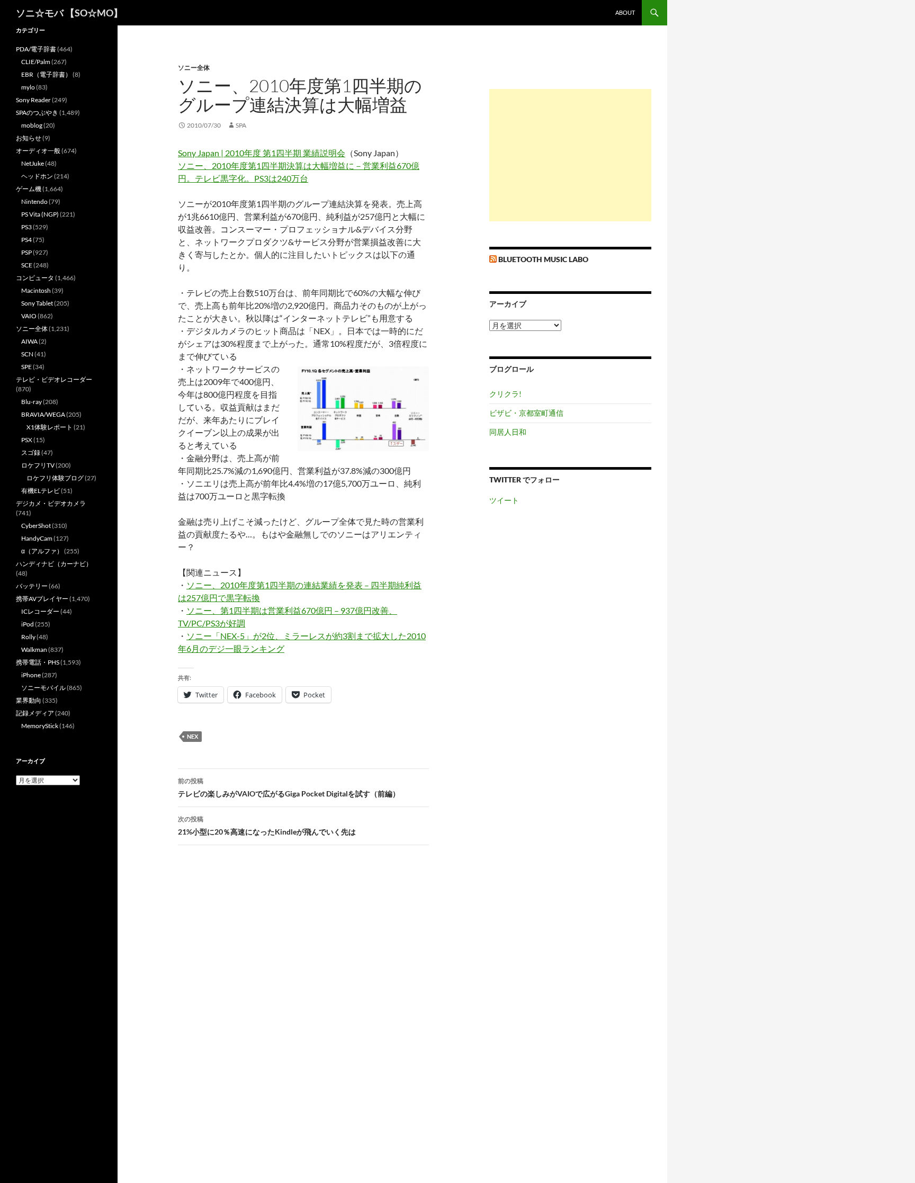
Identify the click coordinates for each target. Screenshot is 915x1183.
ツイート (504, 500)
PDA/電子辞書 (36, 49)
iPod (27, 624)
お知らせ (28, 138)
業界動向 (28, 700)
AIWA (29, 341)
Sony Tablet (37, 303)
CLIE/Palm (35, 62)
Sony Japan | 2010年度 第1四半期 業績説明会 (261, 153)
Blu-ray (31, 402)
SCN (27, 354)
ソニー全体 (194, 67)
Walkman (34, 649)
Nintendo (34, 201)
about (625, 12)
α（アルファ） (42, 551)
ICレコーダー (40, 611)
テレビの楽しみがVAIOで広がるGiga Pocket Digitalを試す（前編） (289, 787)
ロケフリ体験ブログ (55, 478)
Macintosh (36, 290)
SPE (26, 367)
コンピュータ (35, 278)
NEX (192, 736)
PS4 (26, 240)
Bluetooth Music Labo (543, 259)
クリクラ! (505, 393)
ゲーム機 (28, 189)
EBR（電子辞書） (46, 74)
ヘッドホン (37, 176)
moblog (31, 125)
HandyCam (36, 538)
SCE (26, 265)
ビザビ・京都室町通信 (526, 412)
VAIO (29, 316)
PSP (26, 252)
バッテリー (32, 586)
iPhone (31, 675)
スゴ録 (30, 452)
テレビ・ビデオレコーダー (54, 379)
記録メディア (35, 713)
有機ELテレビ (40, 491)
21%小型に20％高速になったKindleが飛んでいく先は (267, 825)
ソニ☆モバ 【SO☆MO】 (69, 13)
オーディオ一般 (38, 151)
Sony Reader (33, 100)
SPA (241, 125)
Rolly (28, 637)
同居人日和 (507, 431)
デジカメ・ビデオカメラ (51, 503)
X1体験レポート (49, 427)
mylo (28, 87)
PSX (26, 440)
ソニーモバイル (43, 688)
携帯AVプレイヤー (42, 599)
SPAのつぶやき (37, 112)
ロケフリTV (38, 465)
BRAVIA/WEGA (43, 414)
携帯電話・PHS (37, 662)
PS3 (26, 227)
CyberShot (36, 526)
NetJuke (32, 163)
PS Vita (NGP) (40, 214)
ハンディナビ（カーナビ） (54, 564)
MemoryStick (39, 726)
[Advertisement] (570, 155)
